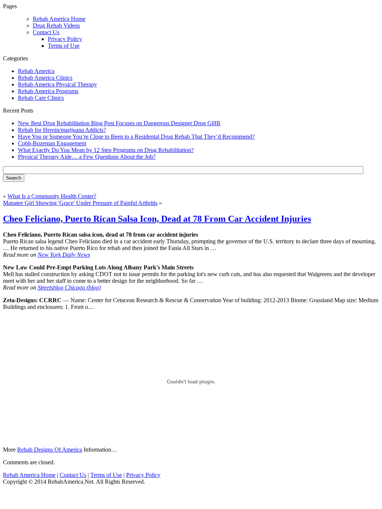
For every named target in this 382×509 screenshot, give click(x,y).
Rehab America (36, 71)
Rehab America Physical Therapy (57, 84)
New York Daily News (64, 255)
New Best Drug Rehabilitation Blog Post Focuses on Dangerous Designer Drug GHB (119, 123)
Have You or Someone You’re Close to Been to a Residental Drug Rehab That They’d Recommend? (136, 136)
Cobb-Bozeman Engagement (52, 143)
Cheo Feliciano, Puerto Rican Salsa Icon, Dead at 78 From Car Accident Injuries (157, 219)
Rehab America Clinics (45, 78)
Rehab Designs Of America (49, 449)
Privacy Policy (65, 39)
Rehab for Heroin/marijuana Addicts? (62, 130)
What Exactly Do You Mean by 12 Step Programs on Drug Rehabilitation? (106, 150)
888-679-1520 (157, 15)
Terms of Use (63, 45)
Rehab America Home (29, 475)
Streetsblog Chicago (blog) (69, 287)
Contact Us (46, 32)
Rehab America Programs (48, 91)
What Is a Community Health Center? (51, 196)
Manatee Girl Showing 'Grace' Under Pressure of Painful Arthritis (80, 203)
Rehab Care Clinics (41, 98)
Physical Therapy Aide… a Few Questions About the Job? (87, 157)
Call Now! (230, 15)
